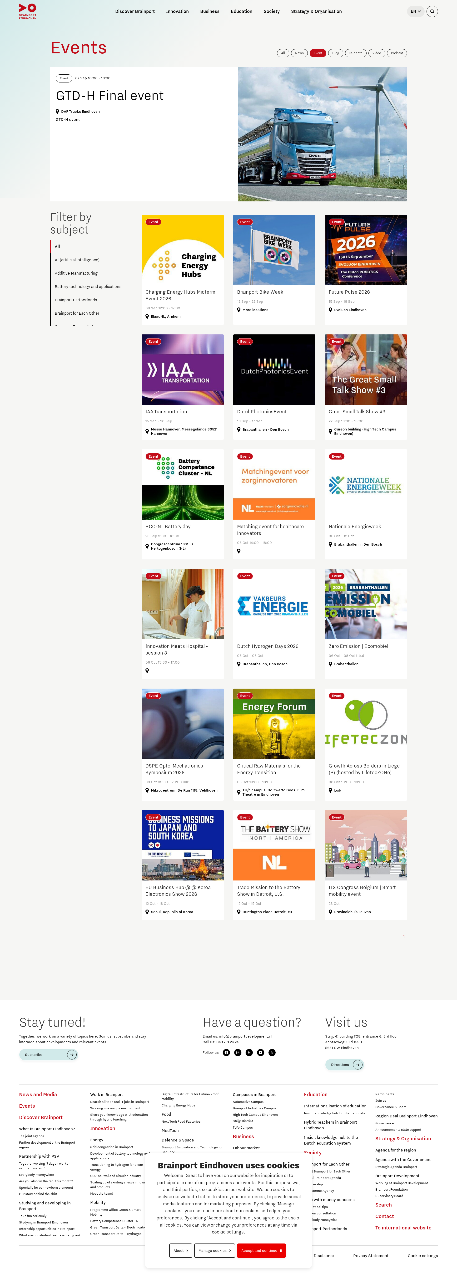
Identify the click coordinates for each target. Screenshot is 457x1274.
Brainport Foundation (391, 1190)
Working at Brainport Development (401, 1183)
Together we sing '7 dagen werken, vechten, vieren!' (45, 1166)
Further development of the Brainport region (47, 1145)
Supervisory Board (389, 1196)
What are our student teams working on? (49, 1235)
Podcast (397, 53)
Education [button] (241, 11)
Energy (96, 1140)
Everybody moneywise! (36, 1175)
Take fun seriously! (33, 1216)
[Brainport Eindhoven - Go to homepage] (27, 11)
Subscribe (33, 1055)
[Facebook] (226, 1052)
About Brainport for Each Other (327, 1171)
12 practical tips (316, 1207)
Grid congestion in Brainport (111, 1147)
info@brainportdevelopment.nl (245, 1036)
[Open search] (432, 11)
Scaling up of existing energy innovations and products (121, 1185)
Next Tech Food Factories (181, 1122)
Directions (340, 1065)
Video (377, 53)
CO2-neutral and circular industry (115, 1176)
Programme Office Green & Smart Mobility (115, 1212)
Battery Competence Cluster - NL (115, 1221)
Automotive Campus (248, 1102)
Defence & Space (178, 1140)
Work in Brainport (106, 1094)
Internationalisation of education (335, 1106)
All (283, 53)
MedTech (170, 1130)
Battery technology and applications (88, 286)
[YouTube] (260, 1052)
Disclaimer (324, 1256)
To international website (403, 1228)
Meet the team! (101, 1194)
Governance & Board (391, 1107)
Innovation (102, 1128)
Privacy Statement (371, 1256)
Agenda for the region (395, 1150)
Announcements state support (398, 1130)
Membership (313, 1184)
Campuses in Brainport (254, 1094)
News (299, 53)
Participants (384, 1094)
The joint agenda (31, 1136)
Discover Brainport (41, 1118)
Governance (384, 1123)
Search (383, 1205)
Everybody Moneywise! (321, 1220)
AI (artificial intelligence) (77, 260)
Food (166, 1114)
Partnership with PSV (39, 1156)
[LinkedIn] (249, 1052)
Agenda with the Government (403, 1159)
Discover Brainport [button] (135, 11)
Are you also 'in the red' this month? (46, 1181)
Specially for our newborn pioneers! (46, 1188)
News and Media (38, 1095)
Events (27, 1106)
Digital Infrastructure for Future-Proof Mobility (190, 1096)
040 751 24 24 (227, 1042)
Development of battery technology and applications (120, 1156)
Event (318, 53)
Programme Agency (319, 1191)
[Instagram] (238, 1052)
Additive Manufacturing (76, 273)
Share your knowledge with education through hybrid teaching (119, 1117)
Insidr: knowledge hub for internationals (334, 1113)
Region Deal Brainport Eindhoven (406, 1116)
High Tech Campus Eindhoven (255, 1115)
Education (316, 1095)
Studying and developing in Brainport (45, 1206)
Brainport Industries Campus (254, 1108)
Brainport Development (397, 1176)
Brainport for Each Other (77, 313)
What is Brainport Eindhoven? (47, 1129)
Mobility (98, 1202)
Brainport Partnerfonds (76, 300)
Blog (335, 53)
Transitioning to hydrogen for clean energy (116, 1167)
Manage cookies (213, 1250)
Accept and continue (259, 1250)
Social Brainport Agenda (322, 1178)
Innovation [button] (177, 11)
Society (313, 1153)
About (179, 1250)
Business (243, 1137)
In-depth (356, 53)
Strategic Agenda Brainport (396, 1167)
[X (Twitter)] (272, 1052)
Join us (380, 1101)
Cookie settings (423, 1256)
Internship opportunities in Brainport (47, 1229)
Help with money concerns (329, 1199)
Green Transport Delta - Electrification (119, 1227)
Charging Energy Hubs (178, 1105)
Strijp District (243, 1121)
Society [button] (272, 11)
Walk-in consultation (320, 1213)
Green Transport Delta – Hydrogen (116, 1234)
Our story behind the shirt (38, 1194)
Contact (384, 1216)
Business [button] (209, 11)
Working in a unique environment (115, 1108)
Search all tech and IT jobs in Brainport (119, 1102)
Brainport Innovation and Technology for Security (192, 1150)
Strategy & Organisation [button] (316, 11)
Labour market (246, 1148)
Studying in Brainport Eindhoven (43, 1222)
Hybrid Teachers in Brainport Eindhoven (330, 1125)
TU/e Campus (243, 1128)
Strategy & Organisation (403, 1139)
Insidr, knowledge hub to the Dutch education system (331, 1140)
